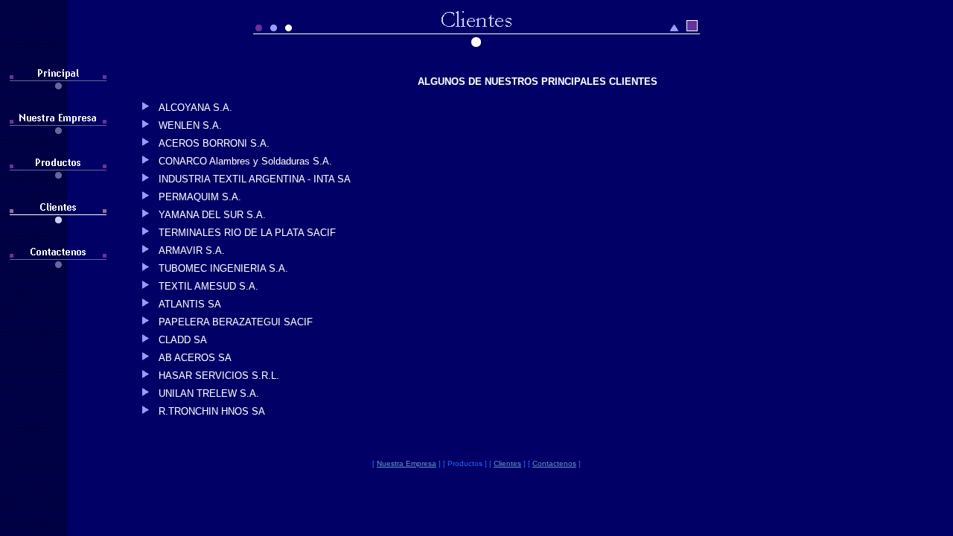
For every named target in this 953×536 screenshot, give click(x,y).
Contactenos (554, 463)
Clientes (507, 463)
